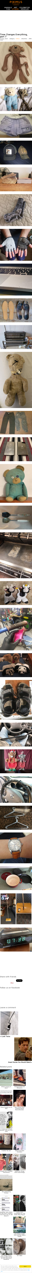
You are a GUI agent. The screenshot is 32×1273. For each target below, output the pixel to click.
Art (15, 7)
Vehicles (25, 9)
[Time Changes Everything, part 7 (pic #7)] (16, 260)
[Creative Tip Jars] (6, 1149)
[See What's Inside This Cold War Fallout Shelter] (19, 1232)
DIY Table (19, 1255)
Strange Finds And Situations (19, 1087)
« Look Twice (5, 1036)
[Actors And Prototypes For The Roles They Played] (19, 1211)
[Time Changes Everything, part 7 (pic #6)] (16, 225)
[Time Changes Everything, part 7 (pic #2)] (16, 110)
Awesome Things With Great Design (19, 1171)
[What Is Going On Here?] (6, 1085)
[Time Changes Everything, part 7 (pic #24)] (16, 829)
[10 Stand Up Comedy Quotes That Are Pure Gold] (6, 1127)
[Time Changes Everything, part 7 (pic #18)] (16, 650)
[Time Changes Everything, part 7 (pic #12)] (16, 434)
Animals (8, 7)
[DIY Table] (19, 1254)
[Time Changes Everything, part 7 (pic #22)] (16, 773)
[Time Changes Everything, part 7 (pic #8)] (16, 295)
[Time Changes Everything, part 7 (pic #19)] (16, 676)
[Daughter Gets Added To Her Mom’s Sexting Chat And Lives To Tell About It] (6, 1211)
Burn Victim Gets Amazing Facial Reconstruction (19, 1108)
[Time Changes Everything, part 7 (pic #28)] (16, 951)
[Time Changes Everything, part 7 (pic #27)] (16, 924)
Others (15, 9)
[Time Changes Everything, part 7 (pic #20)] (16, 719)
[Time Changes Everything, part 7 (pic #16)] (16, 578)
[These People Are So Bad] (6, 1106)
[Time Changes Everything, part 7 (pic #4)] (16, 164)
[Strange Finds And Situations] (19, 1085)
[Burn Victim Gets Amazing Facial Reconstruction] (19, 1106)
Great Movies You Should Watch (19, 1062)
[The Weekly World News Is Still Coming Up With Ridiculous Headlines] (6, 1254)
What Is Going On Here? (6, 1087)
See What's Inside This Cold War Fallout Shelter (20, 1235)
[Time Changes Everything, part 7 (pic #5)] (16, 191)
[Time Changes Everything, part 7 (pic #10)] (16, 348)
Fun (8, 9)
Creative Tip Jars (6, 1150)
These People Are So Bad (6, 1107)
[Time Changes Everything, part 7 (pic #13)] (16, 460)
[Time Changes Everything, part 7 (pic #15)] (16, 529)
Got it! (25, 1266)
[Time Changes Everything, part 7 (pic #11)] (16, 407)
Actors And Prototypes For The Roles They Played (19, 1213)
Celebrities (24, 7)
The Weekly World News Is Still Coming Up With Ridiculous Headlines (6, 1257)
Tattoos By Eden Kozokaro (19, 1151)
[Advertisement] (16, 22)
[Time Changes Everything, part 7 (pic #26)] (16, 889)
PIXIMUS (16, 2)
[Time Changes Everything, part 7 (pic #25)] (16, 863)
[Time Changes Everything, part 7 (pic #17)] (16, 604)
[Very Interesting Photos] (6, 1190)
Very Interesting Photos (6, 1192)
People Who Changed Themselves (6, 1171)
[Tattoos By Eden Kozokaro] (19, 1149)
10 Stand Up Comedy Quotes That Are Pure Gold (6, 1130)
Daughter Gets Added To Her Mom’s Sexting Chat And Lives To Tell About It (6, 1214)
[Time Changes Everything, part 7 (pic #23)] (16, 802)
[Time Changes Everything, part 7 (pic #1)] (16, 84)
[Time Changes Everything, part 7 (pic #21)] (16, 746)
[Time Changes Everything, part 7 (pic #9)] (16, 322)
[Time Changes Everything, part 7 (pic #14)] (16, 502)
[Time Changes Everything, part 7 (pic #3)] (16, 137)
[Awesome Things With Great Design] (19, 1170)
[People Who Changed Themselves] (6, 1170)
